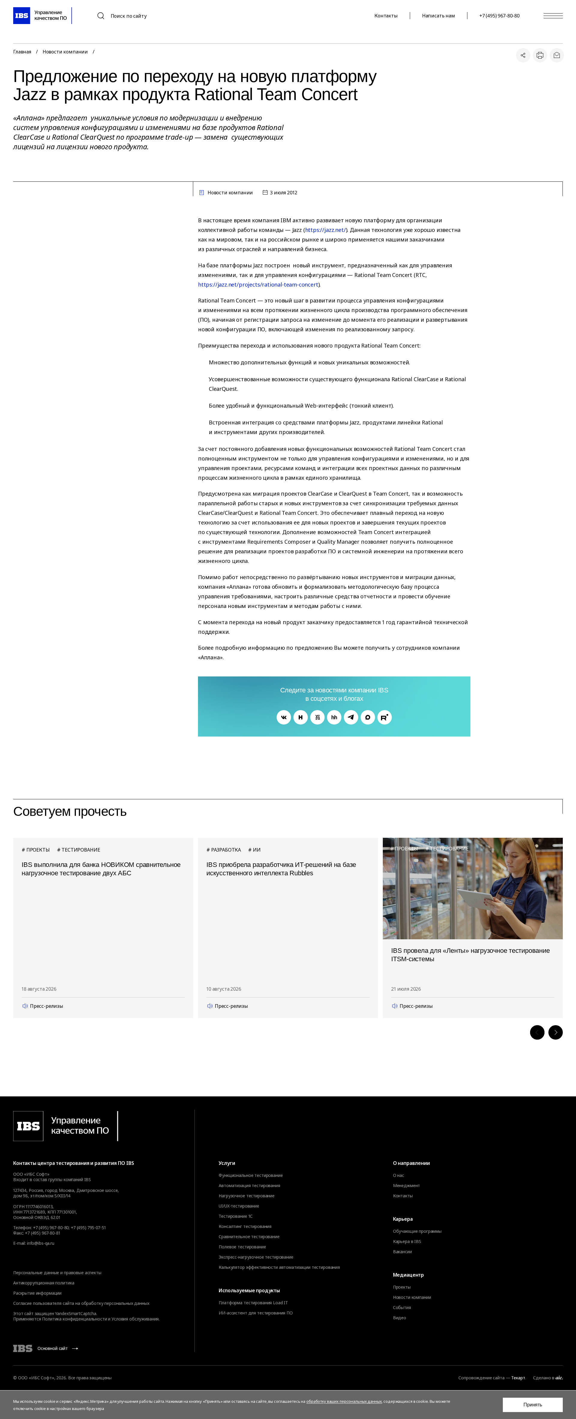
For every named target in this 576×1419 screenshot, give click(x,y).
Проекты (402, 1287)
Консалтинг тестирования (245, 1226)
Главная (22, 51)
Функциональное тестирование (251, 1175)
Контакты (386, 15)
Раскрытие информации (37, 1293)
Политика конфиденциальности (74, 1319)
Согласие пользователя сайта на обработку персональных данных (81, 1303)
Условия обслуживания (135, 1319)
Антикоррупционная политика (43, 1283)
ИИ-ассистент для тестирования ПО (256, 1313)
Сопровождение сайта (481, 1378)
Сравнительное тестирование (249, 1236)
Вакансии (402, 1251)
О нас (398, 1175)
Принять (533, 1404)
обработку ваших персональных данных (344, 1401)
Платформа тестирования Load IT (253, 1302)
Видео (399, 1317)
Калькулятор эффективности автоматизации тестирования (279, 1267)
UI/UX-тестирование (239, 1206)
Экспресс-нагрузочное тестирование (256, 1257)
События (402, 1307)
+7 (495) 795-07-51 (88, 1227)
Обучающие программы (417, 1231)
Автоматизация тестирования (249, 1185)
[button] (537, 1032)
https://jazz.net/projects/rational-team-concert (258, 284)
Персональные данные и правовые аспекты (57, 1272)
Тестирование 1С (236, 1216)
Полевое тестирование (242, 1247)
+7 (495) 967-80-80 (499, 15)
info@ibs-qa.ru (40, 1243)
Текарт (518, 1378)
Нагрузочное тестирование (246, 1196)
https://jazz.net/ (325, 229)
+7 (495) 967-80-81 (42, 1233)
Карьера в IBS (407, 1241)
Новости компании (65, 51)
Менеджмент (406, 1185)
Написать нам (438, 15)
